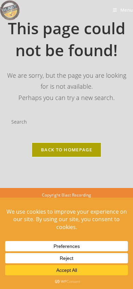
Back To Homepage (66, 150)
